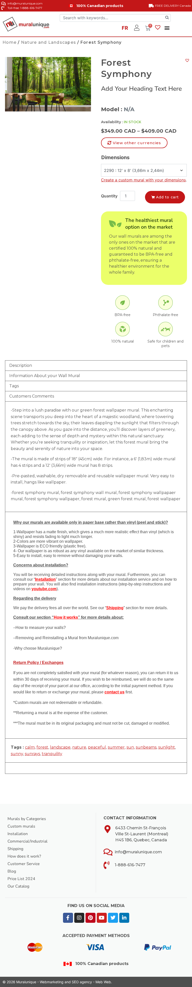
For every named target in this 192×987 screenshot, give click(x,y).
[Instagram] (79, 918)
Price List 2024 (21, 879)
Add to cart (167, 197)
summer (116, 747)
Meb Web (103, 982)
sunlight (166, 747)
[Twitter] (113, 918)
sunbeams (146, 747)
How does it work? (24, 856)
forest (42, 747)
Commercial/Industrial (28, 841)
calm (30, 747)
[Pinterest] (91, 918)
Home (9, 42)
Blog (12, 871)
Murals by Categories (27, 819)
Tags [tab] (14, 386)
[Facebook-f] (68, 918)
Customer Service (24, 864)
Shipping (15, 849)
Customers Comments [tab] (31, 396)
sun (130, 747)
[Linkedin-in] (124, 918)
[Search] (167, 18)
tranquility (52, 753)
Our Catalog (18, 886)
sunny (17, 753)
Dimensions (115, 157)
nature (79, 747)
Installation (18, 834)
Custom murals (21, 826)
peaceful (97, 747)
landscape (60, 747)
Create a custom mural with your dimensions (143, 179)
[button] (167, 28)
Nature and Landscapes (48, 42)
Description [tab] (20, 365)
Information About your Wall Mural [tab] (44, 375)
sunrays (32, 753)
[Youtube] (102, 918)
